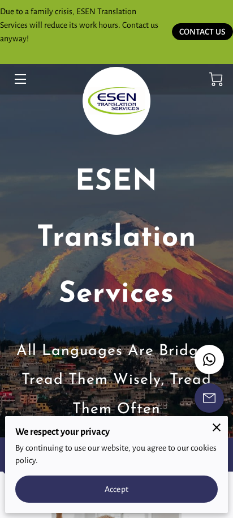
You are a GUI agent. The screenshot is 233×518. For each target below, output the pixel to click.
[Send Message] (209, 398)
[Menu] (19, 79)
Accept (116, 489)
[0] (216, 79)
